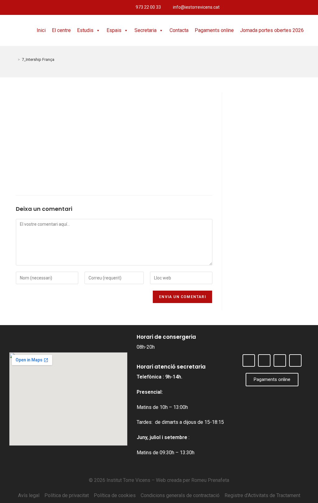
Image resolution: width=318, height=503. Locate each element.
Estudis (85, 30)
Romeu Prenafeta (210, 480)
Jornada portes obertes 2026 (272, 30)
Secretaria (145, 30)
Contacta (179, 30)
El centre (61, 30)
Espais (114, 30)
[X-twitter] (290, 7)
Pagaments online (214, 30)
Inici (41, 30)
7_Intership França (38, 59)
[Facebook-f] (279, 7)
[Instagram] (300, 7)
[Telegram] (310, 7)
